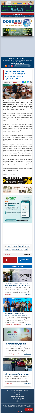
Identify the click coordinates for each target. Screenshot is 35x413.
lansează (15, 246)
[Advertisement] (17, 47)
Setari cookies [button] (17, 392)
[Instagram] (12, 66)
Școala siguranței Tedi (17, 249)
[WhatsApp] (25, 82)
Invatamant (14, 82)
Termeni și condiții (17, 400)
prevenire (27, 246)
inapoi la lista (11, 260)
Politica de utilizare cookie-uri (17, 398)
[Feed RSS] (6, 66)
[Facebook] (9, 66)
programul (7, 249)
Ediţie (9, 246)
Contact (17, 401)
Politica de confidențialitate (17, 396)
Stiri (26, 249)
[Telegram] (28, 82)
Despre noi (17, 394)
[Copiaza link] (31, 82)
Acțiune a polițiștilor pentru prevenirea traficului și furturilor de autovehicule (17, 373)
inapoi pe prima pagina (25, 260)
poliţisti (21, 246)
